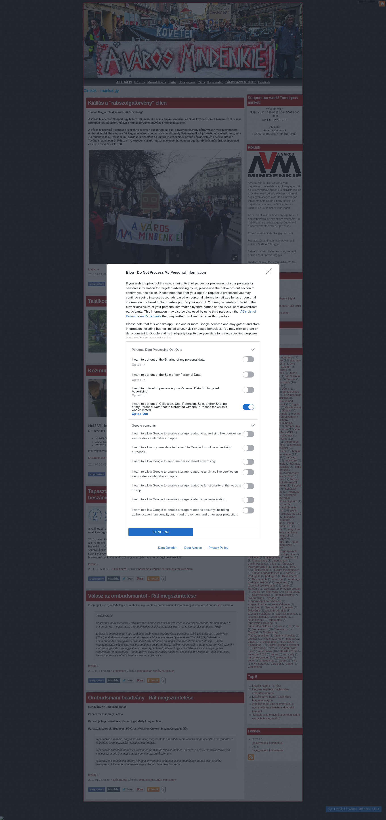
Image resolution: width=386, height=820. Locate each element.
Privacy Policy (218, 547)
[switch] (248, 359)
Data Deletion (167, 547)
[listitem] (193, 349)
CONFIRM (161, 532)
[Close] (270, 273)
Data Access (193, 547)
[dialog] (193, 410)
